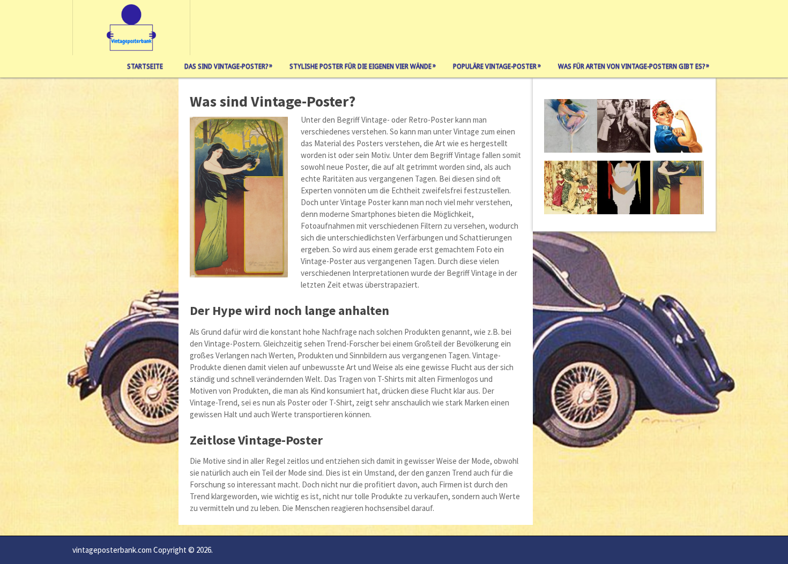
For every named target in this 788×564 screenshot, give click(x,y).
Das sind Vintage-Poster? (228, 66)
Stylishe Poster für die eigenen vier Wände (362, 66)
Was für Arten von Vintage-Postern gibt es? (633, 66)
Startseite (145, 66)
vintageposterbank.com (112, 550)
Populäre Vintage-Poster (497, 66)
